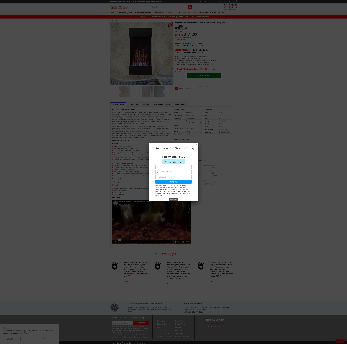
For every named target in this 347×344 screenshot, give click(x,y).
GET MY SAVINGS (173, 182)
